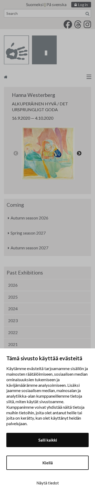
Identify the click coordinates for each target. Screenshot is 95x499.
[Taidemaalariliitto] (47, 77)
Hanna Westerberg (33, 95)
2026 (13, 284)
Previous (15, 153)
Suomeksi (35, 4)
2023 (13, 320)
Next (79, 153)
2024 (13, 308)
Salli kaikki (47, 440)
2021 (13, 344)
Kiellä (47, 462)
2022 (13, 332)
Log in (83, 4)
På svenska (56, 4)
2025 (13, 296)
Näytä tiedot (47, 482)
